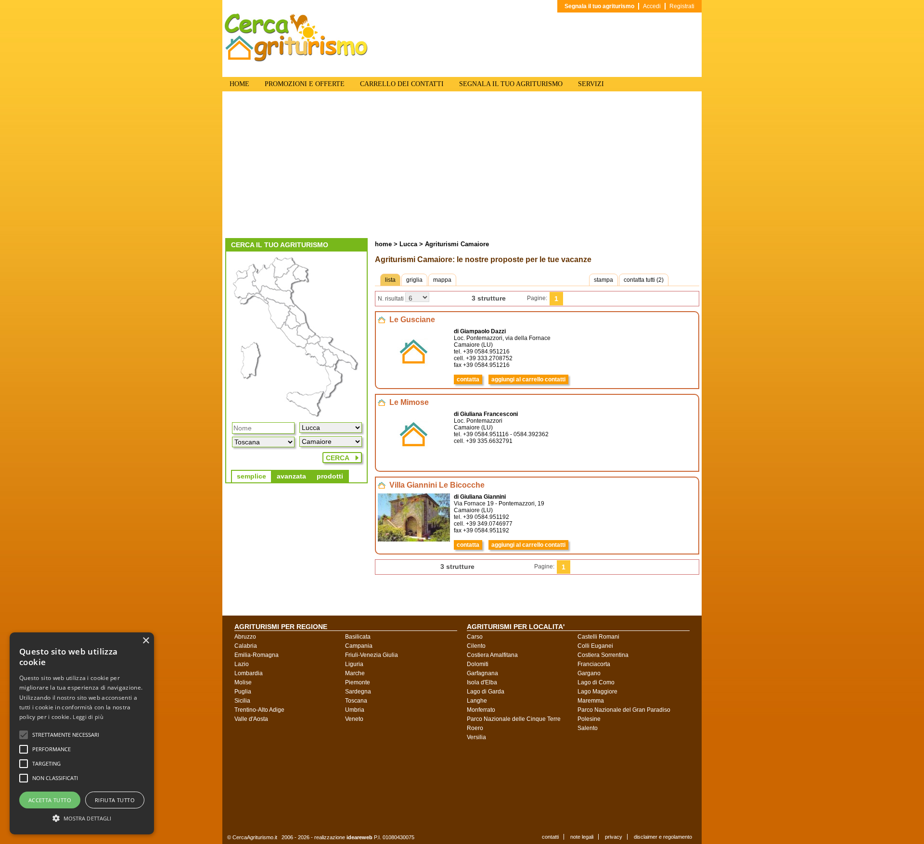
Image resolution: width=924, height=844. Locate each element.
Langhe (477, 700)
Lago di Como (596, 682)
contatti (550, 837)
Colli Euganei (595, 645)
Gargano (589, 673)
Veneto (354, 719)
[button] (65, 734)
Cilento (476, 645)
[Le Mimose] (414, 456)
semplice (251, 476)
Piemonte (357, 682)
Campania (358, 645)
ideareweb (359, 837)
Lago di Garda (485, 691)
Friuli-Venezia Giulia (371, 655)
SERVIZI (591, 84)
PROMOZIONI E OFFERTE (305, 84)
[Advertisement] (462, 166)
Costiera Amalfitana (492, 655)
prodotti (330, 476)
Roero (475, 728)
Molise (243, 682)
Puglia (242, 691)
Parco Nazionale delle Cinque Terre (514, 719)
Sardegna (358, 691)
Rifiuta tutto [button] (115, 800)
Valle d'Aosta (251, 719)
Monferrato (481, 709)
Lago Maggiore (597, 691)
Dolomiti (477, 664)
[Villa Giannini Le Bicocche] (414, 539)
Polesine (589, 719)
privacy (613, 837)
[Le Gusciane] (414, 374)
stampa (603, 280)
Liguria (354, 664)
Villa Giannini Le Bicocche (437, 485)
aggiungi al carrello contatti (528, 379)
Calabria (245, 645)
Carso (475, 636)
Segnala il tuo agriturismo (599, 6)
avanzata (291, 476)
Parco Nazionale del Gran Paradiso (624, 709)
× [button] (145, 640)
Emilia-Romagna (256, 655)
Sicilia (242, 700)
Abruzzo (245, 636)
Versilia (476, 737)
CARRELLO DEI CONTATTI (402, 84)
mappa (442, 280)
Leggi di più (88, 716)
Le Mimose (409, 402)
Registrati (681, 6)
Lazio (241, 664)
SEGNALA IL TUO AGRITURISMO (511, 84)
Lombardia (248, 673)
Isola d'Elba (482, 682)
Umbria (354, 709)
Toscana (356, 700)
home (383, 244)
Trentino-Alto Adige (259, 709)
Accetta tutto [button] (49, 800)
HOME (239, 84)
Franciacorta (594, 664)
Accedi (652, 6)
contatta (468, 379)
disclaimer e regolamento (663, 837)
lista (390, 280)
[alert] (82, 733)
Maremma (591, 700)
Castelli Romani (598, 636)
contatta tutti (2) (644, 280)
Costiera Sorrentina (603, 655)
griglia (414, 280)
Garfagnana (482, 673)
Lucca (407, 244)
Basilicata (358, 636)
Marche (355, 673)
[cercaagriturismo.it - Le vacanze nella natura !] (296, 59)
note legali (581, 837)
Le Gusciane (412, 319)
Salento (588, 728)
